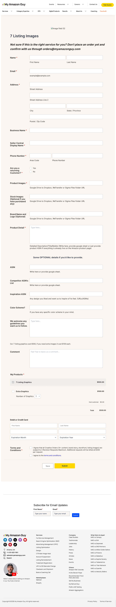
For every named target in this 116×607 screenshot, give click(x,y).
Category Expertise (23, 11)
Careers (77, 4)
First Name (38, 509)
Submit (75, 515)
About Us (79, 11)
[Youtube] (25, 540)
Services (5, 11)
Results (65, 11)
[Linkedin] (5, 540)
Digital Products (54, 11)
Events (51, 4)
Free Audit (103, 11)
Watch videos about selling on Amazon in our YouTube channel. (16, 580)
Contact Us (93, 4)
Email (55, 509)
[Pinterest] (10, 544)
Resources (61, 4)
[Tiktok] (15, 544)
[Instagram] (5, 544)
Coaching (94, 11)
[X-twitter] (15, 540)
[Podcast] (20, 540)
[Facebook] (10, 540)
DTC (39, 11)
